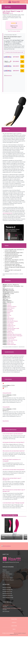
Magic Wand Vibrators (7, 574)
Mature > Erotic (10, 343)
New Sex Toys (10, 319)
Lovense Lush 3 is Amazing (8, 605)
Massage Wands (10, 329)
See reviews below (14, 31)
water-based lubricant (7, 213)
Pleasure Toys (10, 332)
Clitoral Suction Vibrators (8, 579)
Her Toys (9, 303)
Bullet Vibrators (6, 572)
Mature (8, 312)
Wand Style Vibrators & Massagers (14, 335)
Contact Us (14, 622)
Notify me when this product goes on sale (14, 52)
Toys (8, 316)
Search (14, 629)
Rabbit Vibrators (6, 576)
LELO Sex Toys (10, 327)
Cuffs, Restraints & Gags (8, 597)
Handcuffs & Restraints (8, 595)
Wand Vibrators (10, 318)
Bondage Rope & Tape (7, 591)
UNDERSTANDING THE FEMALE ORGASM (12, 608)
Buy (22, 56)
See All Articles (6, 611)
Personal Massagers (11, 337)
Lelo (3, 537)
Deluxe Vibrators (10, 308)
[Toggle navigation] (25, 2)
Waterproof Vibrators (11, 306)
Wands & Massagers (11, 344)
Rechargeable (10, 311)
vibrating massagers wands (13, 328)
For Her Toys (10, 341)
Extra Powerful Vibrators (12, 321)
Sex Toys (9, 315)
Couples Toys (10, 324)
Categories (9, 331)
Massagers (9, 309)
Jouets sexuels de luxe (12, 340)
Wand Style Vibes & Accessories (14, 334)
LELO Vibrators (10, 322)
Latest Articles (14, 625)
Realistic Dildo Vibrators (8, 577)
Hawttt (12, 633)
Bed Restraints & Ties (7, 593)
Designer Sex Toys (11, 325)
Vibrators (9, 305)
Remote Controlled (7, 587)
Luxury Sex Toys (10, 338)
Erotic (8, 313)
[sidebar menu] (2, 2)
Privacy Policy (14, 619)
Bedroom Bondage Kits (8, 589)
